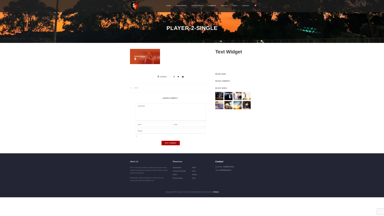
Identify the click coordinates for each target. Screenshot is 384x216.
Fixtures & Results (179, 171)
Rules (194, 167)
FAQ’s (235, 5)
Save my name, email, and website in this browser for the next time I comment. (163, 136)
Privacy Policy (178, 178)
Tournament (181, 5)
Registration (197, 5)
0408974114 (228, 167)
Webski (216, 192)
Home (168, 5)
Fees (194, 171)
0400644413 (225, 170)
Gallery (224, 5)
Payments (212, 5)
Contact (246, 5)
